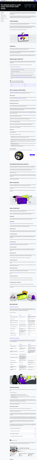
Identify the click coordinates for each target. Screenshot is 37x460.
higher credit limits (16, 272)
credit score (12, 48)
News (8, 0)
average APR (30, 112)
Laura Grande (12, 455)
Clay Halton (21, 455)
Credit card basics (2, 13)
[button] (35, 428)
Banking (18, 0)
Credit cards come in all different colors (15, 92)
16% (33, 112)
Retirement (14, 0)
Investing (11, 0)
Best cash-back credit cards (14, 306)
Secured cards (11, 223)
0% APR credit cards (12, 243)
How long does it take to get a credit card (4, 18)
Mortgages (21, 0)
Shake (32, 154)
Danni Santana (20, 451)
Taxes (30, 0)
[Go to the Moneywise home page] (4, 0)
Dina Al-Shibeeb (13, 440)
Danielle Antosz (30, 455)
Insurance (27, 0)
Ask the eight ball (2, 17)
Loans (24, 0)
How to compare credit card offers (3, 16)
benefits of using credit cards (16, 66)
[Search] (32, 0)
